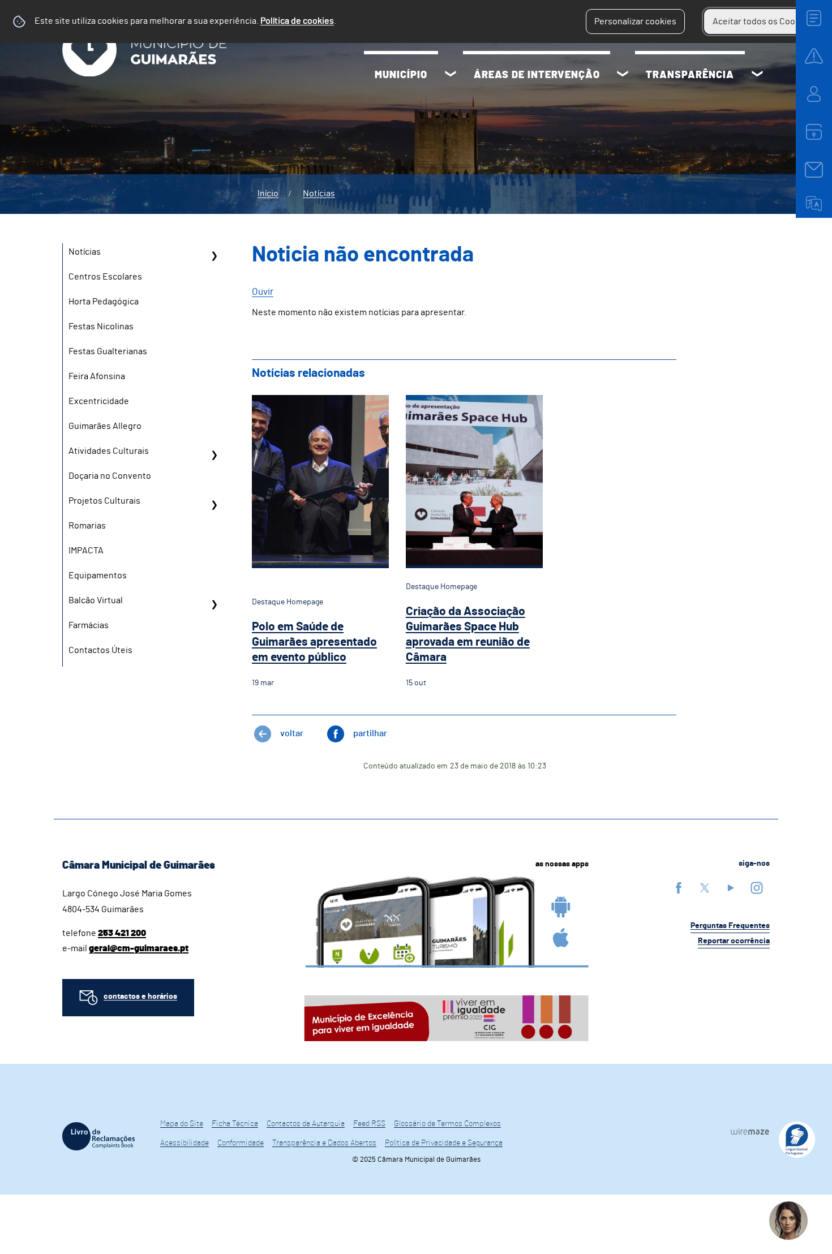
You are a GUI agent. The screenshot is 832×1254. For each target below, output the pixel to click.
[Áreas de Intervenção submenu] (622, 75)
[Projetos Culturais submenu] (213, 504)
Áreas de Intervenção (537, 75)
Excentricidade (98, 401)
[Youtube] (731, 887)
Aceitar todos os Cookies (762, 21)
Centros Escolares (105, 276)
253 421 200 (122, 933)
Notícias (319, 193)
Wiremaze (750, 1131)
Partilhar (370, 733)
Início (268, 193)
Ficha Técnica (235, 1124)
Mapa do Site (181, 1124)
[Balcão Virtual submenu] (213, 604)
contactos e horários (140, 996)
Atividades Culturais (108, 451)
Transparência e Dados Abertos (324, 1143)
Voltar (291, 733)
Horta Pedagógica (103, 301)
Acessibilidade (184, 1143)
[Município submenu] (450, 75)
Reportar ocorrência (734, 941)
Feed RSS (369, 1124)
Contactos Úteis (100, 650)
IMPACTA (86, 550)
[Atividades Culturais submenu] (213, 455)
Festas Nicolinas (101, 326)
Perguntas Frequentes (730, 926)
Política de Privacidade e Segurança (444, 1143)
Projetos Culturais (104, 500)
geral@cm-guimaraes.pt (138, 948)
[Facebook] (679, 887)
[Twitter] (705, 887)
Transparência (690, 75)
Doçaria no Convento (109, 475)
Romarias (87, 525)
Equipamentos (97, 575)
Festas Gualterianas (107, 351)
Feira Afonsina (96, 376)
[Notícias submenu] (213, 255)
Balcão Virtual (95, 600)
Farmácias (88, 625)
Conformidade (240, 1143)
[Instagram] (757, 887)
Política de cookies (297, 20)
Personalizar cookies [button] (635, 21)
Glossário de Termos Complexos (447, 1124)
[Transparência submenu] (757, 75)
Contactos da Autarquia (306, 1124)
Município (401, 75)
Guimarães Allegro (104, 426)
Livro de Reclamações (98, 1136)
